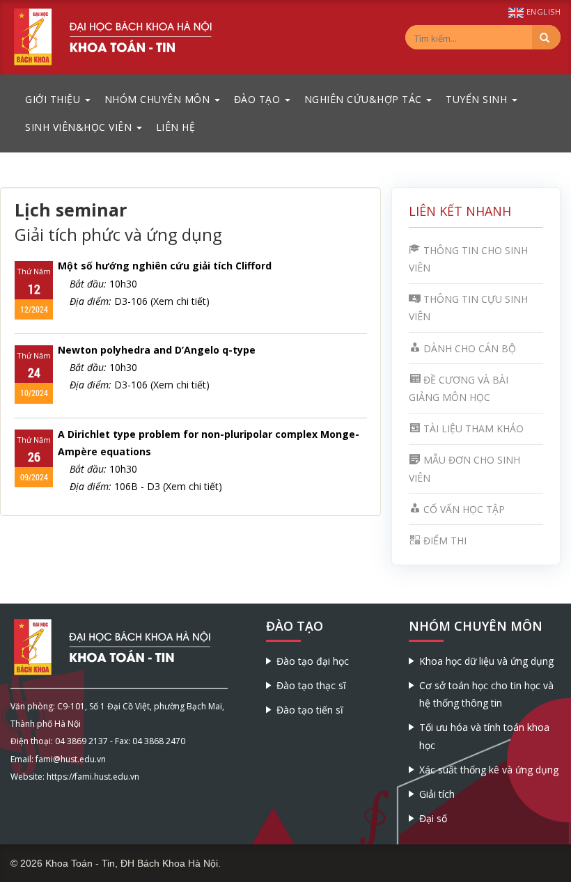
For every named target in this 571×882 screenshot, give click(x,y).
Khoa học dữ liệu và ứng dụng (486, 661)
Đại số (433, 818)
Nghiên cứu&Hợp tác (364, 99)
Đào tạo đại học (312, 661)
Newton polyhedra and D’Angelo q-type (157, 349)
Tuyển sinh (478, 99)
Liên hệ (176, 127)
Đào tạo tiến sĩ (309, 709)
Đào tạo (258, 99)
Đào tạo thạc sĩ (311, 685)
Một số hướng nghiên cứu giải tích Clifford (165, 265)
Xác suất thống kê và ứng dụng (488, 769)
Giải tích (437, 794)
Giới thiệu (54, 99)
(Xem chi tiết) (180, 301)
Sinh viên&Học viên (80, 127)
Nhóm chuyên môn (158, 99)
